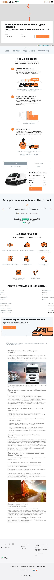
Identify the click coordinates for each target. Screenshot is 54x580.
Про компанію (24, 544)
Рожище (2, 299)
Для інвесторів (41, 566)
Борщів (44, 292)
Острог (2, 290)
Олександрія (4, 297)
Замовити (9, 327)
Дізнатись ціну (43, 36)
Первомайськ (46, 290)
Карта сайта (38, 552)
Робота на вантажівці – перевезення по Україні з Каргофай (42, 549)
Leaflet (40, 45)
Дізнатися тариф (35, 188)
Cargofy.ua (8, 341)
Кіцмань (44, 295)
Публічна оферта (13, 566)
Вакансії (23, 546)
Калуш (44, 299)
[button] (2, 209)
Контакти (23, 548)
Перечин (2, 295)
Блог (36, 555)
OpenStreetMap (46, 45)
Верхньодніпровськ (48, 297)
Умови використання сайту (27, 566)
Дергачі (2, 292)
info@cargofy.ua (5, 547)
